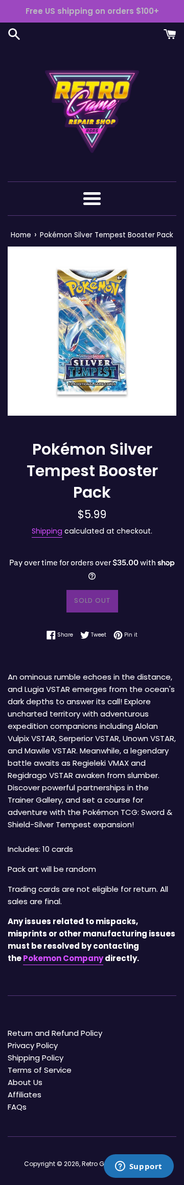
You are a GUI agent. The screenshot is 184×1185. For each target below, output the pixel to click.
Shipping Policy (35, 1057)
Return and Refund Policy (55, 1033)
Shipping (47, 531)
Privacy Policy (33, 1045)
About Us (25, 1082)
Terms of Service (40, 1070)
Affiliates (24, 1094)
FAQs (17, 1106)
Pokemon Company (63, 958)
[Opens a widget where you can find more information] (138, 1167)
